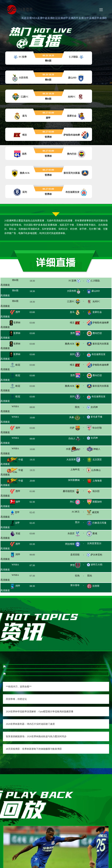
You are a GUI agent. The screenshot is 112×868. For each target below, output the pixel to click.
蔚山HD (96, 291)
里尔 (72, 523)
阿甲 (17, 555)
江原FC (71, 302)
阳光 (77, 407)
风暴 (71, 418)
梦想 (72, 565)
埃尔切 (95, 492)
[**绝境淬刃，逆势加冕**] (4, 666)
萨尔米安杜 (96, 554)
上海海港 (97, 481)
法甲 (17, 523)
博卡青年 (75, 586)
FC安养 (72, 281)
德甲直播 (68, 18)
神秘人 (96, 449)
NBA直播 (37, 18)
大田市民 (71, 291)
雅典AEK (70, 344)
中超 (20, 460)
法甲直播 (89, 18)
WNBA (20, 407)
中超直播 (47, 18)
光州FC (96, 302)
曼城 (94, 534)
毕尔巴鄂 (97, 428)
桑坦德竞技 (69, 492)
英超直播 (26, 18)
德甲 (17, 502)
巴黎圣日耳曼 (99, 523)
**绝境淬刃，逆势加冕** (19, 686)
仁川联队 (95, 281)
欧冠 (17, 365)
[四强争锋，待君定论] (4, 673)
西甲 (17, 312)
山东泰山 (96, 470)
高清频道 (5, 285)
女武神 (94, 407)
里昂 (72, 333)
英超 (17, 534)
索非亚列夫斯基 (100, 344)
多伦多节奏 (96, 417)
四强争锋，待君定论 (16, 699)
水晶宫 (71, 534)
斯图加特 (97, 502)
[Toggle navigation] (101, 9)
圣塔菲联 (70, 555)
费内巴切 (97, 333)
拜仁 (72, 502)
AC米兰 (70, 513)
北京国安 (97, 460)
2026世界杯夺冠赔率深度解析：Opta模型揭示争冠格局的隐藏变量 (39, 711)
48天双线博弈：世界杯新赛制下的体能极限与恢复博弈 (34, 749)
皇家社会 (97, 312)
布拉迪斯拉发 (98, 354)
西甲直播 (78, 18)
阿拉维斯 (70, 544)
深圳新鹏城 (69, 481)
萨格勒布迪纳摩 (100, 323)
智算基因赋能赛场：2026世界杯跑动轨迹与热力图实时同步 (36, 736)
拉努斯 (95, 587)
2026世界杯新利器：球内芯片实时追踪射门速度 (30, 724)
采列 (72, 354)
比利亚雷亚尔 (99, 544)
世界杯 (16, 323)
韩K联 (17, 280)
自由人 (71, 439)
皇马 (72, 312)
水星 (68, 449)
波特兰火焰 (96, 565)
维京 (72, 323)
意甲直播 (99, 18)
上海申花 (70, 470)
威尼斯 (95, 513)
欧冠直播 (57, 18)
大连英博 (71, 460)
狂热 (72, 576)
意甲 (16, 513)
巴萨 (72, 428)
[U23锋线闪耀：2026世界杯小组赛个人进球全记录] (56, 862)
